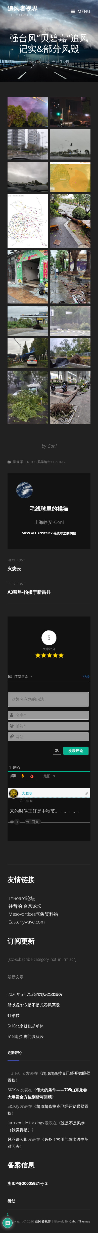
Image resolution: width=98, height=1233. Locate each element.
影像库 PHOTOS (24, 461)
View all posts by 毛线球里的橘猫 (49, 533)
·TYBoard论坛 (21, 898)
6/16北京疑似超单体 (26, 1026)
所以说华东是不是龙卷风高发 (34, 1005)
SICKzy (13, 1090)
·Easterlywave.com (26, 922)
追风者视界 (23, 8)
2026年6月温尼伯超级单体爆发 (35, 994)
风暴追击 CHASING (51, 461)
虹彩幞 (14, 1015)
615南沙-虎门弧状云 (26, 1036)
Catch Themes (79, 1221)
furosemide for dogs (26, 1123)
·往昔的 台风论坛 (24, 906)
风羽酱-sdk (17, 1139)
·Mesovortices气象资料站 (33, 914)
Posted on (49, 61)
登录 (86, 676)
